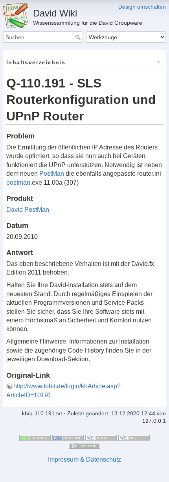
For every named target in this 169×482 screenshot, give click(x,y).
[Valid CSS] (134, 437)
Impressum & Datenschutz (84, 459)
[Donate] (35, 437)
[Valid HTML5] (101, 437)
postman (18, 182)
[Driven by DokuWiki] (84, 445)
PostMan (51, 173)
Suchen (79, 37)
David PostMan (27, 209)
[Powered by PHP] (68, 437)
